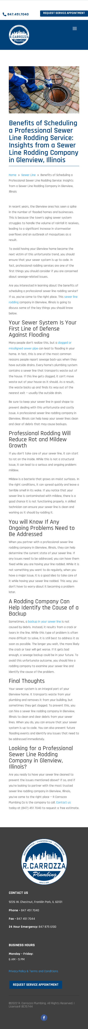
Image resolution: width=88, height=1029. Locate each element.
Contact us (63, 802)
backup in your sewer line (44, 621)
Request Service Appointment (64, 13)
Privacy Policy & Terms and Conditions (33, 971)
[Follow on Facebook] (44, 1017)
